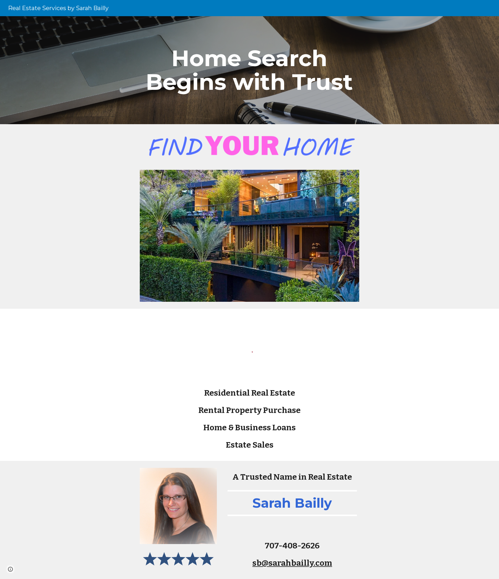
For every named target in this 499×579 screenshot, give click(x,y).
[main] (249, 70)
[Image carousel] (249, 235)
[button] (10, 569)
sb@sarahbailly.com (292, 563)
